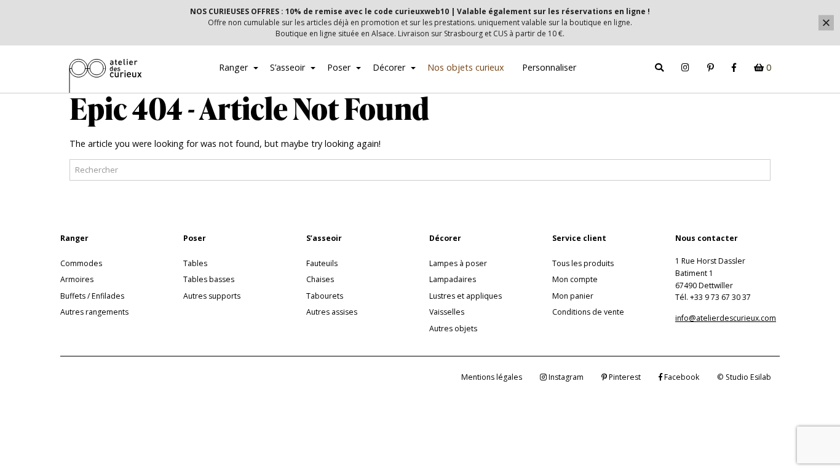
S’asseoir (287, 67)
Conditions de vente (588, 312)
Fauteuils (322, 263)
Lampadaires (452, 279)
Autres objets (453, 328)
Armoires (76, 279)
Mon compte (575, 279)
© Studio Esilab (744, 377)
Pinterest (624, 377)
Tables (195, 263)
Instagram (565, 377)
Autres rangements (94, 312)
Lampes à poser (458, 263)
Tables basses (208, 279)
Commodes (81, 263)
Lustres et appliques (465, 296)
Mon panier (572, 296)
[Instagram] (686, 68)
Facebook (680, 377)
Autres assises (331, 312)
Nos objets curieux (465, 67)
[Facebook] (734, 68)
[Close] (826, 23)
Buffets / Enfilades (92, 296)
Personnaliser (549, 67)
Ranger (233, 67)
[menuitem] (235, 69)
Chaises (320, 279)
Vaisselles (446, 312)
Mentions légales (491, 377)
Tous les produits (583, 263)
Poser (339, 67)
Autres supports (211, 296)
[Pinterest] (711, 68)
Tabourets (324, 296)
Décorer (389, 67)
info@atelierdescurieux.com (725, 318)
